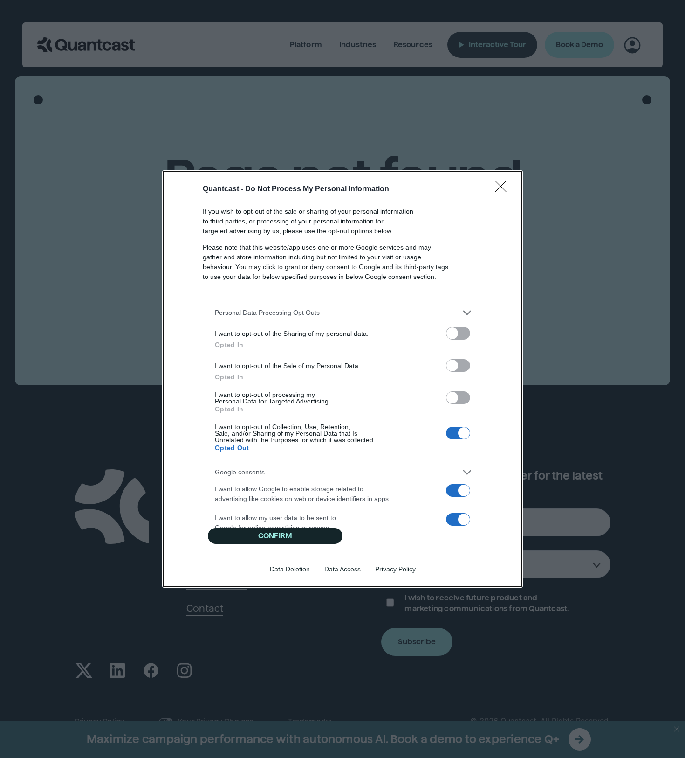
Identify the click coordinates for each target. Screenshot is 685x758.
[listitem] (342, 313)
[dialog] (342, 379)
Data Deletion (290, 569)
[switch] (458, 333)
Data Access (342, 569)
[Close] (504, 189)
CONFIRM (275, 536)
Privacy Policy (395, 569)
